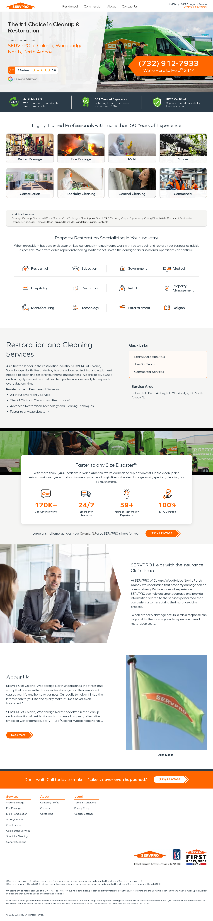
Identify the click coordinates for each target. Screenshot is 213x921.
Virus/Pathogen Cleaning (76, 218)
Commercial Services (149, 372)
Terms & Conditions (85, 802)
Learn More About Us (149, 357)
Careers (45, 808)
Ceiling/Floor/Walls (155, 218)
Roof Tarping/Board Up (60, 221)
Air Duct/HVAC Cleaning (106, 218)
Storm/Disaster (15, 819)
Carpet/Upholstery (132, 218)
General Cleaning (16, 841)
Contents (102, 221)
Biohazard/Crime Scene (47, 218)
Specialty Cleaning (17, 836)
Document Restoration (180, 218)
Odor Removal (37, 221)
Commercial (92, 6)
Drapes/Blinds (20, 221)
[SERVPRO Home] (20, 5)
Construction (13, 825)
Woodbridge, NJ (182, 393)
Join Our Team (144, 364)
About (111, 6)
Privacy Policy (82, 808)
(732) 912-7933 (195, 7)
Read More (18, 735)
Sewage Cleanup (22, 218)
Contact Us (130, 6)
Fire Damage (13, 808)
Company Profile (49, 802)
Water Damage (15, 802)
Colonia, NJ (139, 393)
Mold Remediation (16, 813)
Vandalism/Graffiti (86, 221)
